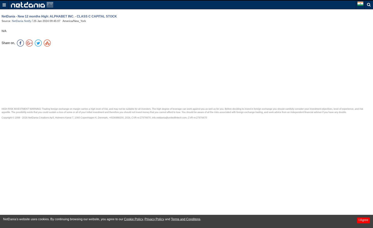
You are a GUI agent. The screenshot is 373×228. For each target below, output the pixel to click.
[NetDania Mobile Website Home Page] (32, 4)
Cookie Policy (133, 219)
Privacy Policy (154, 219)
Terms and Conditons (185, 219)
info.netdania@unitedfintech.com (169, 117)
